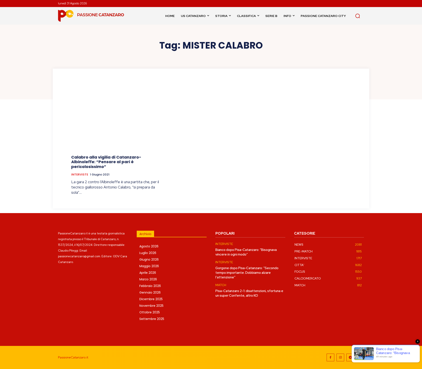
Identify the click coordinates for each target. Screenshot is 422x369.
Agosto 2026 (148, 246)
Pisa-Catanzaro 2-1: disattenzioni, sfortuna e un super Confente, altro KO (249, 293)
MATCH (220, 285)
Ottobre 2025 (149, 312)
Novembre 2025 (151, 305)
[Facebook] (330, 357)
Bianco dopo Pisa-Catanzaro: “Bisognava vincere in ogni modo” (246, 252)
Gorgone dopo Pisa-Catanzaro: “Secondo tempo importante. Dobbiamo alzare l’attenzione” (246, 272)
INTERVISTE (79, 174)
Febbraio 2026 (150, 286)
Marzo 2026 (148, 279)
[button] (357, 15)
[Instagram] (340, 357)
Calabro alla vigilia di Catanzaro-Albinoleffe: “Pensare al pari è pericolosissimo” (106, 161)
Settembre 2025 (151, 319)
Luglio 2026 (147, 253)
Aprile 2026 (147, 272)
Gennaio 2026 (150, 292)
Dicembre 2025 (151, 299)
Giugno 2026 (149, 259)
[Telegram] (350, 357)
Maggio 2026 (149, 266)
